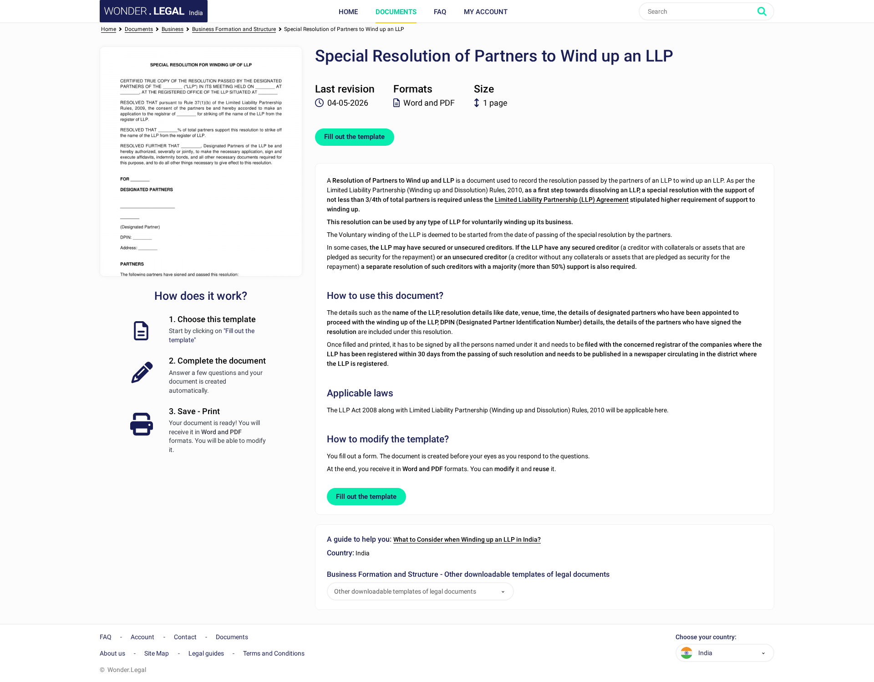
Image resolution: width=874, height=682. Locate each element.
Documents (396, 12)
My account (486, 12)
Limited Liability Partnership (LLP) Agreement (562, 199)
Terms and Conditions (274, 653)
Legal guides (206, 653)
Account (142, 637)
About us (112, 653)
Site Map (156, 653)
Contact (185, 637)
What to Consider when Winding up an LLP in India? (467, 539)
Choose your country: (706, 637)
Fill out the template (354, 137)
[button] (503, 591)
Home (348, 12)
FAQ (440, 12)
